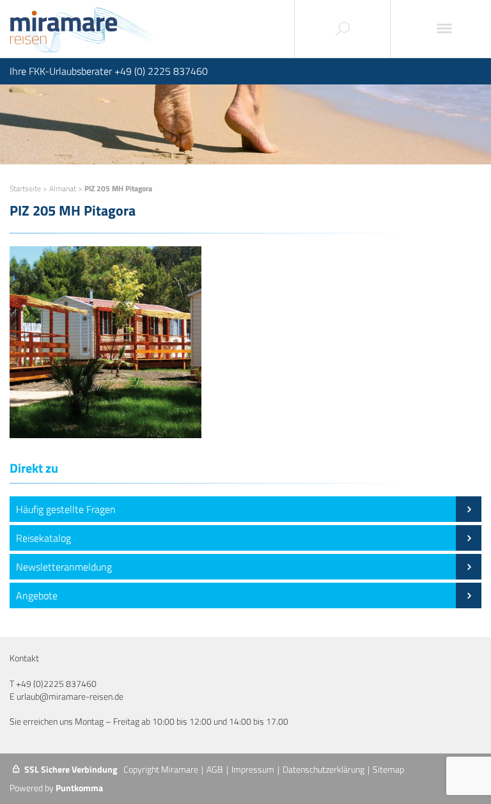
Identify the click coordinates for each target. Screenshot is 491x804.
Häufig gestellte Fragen (66, 509)
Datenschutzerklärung (323, 769)
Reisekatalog (43, 538)
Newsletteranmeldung (64, 566)
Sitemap (388, 769)
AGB (215, 769)
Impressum (252, 769)
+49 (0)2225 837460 (56, 683)
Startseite (25, 188)
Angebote (37, 595)
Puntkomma (79, 787)
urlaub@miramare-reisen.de (70, 696)
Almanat (62, 188)
